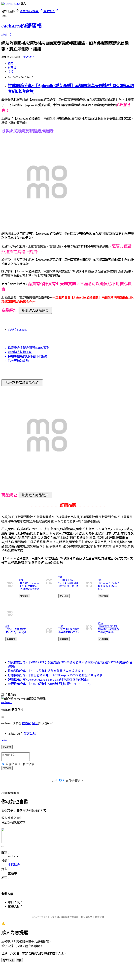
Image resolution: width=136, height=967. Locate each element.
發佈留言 (7, 768)
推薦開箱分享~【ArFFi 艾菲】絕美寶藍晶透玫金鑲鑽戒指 (45, 671)
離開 (19, 960)
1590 (100, 623)
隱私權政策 (86, 917)
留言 (35, 723)
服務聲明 (99, 917)
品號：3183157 (17, 329)
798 (60, 577)
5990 (21, 580)
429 (7, 626)
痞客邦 (26, 723)
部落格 (12, 67)
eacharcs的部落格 (21, 26)
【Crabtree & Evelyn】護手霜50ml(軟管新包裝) (108, 586)
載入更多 (7, 747)
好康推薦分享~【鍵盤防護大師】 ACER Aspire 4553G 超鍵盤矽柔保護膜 (55, 675)
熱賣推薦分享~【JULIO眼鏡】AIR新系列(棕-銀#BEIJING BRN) (49, 684)
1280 (60, 626)
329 (100, 580)
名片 (10, 71)
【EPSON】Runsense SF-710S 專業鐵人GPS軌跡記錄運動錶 (29, 586)
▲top (4, 740)
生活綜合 (28, 57)
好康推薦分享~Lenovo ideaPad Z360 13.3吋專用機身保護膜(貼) (48, 679)
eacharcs (6, 702)
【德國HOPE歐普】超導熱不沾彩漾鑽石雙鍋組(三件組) (108, 629)
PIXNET (43, 917)
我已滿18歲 (8, 960)
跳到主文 (6, 34)
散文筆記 (30, 733)
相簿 (10, 63)
